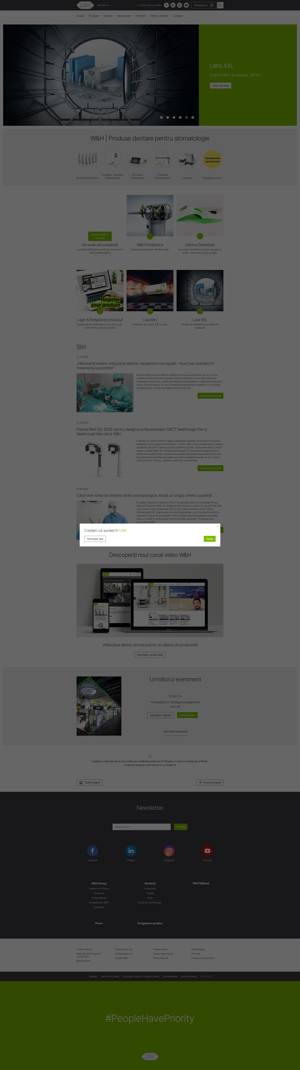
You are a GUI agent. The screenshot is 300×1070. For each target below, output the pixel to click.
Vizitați (209, 538)
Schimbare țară (95, 538)
